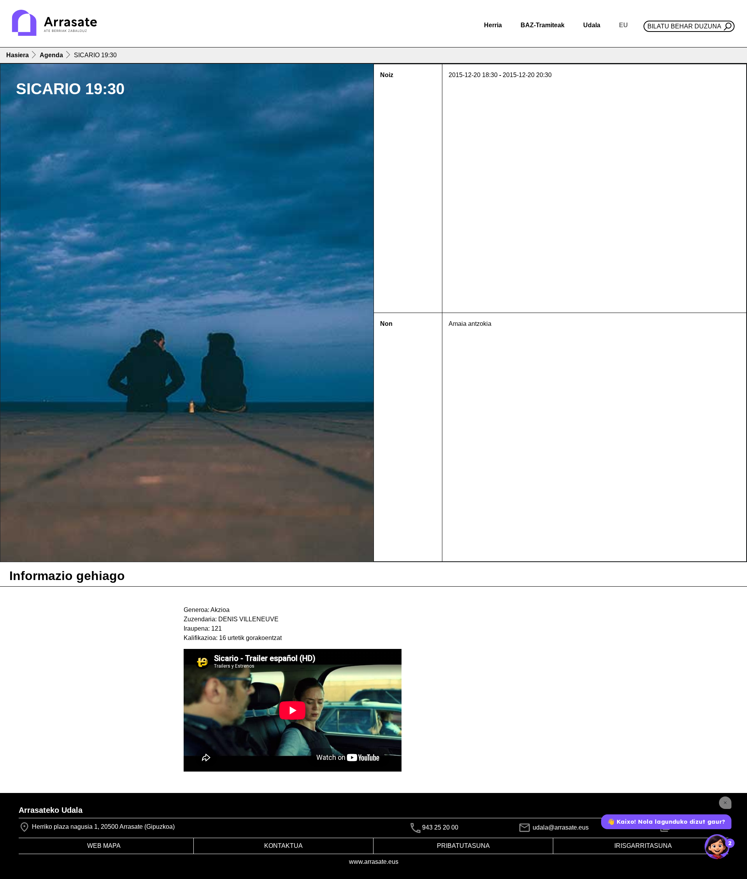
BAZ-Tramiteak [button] (543, 25)
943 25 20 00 (440, 828)
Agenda (51, 55)
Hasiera (17, 55)
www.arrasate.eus (373, 861)
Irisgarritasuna (643, 845)
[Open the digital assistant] (717, 846)
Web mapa (104, 845)
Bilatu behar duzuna (684, 26)
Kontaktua (283, 845)
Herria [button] (493, 25)
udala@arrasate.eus (560, 827)
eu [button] (623, 25)
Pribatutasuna (463, 845)
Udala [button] (591, 25)
